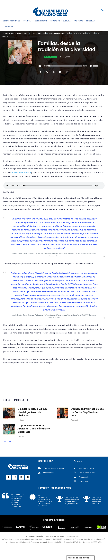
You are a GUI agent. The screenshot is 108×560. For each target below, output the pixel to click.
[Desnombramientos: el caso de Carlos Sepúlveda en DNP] (62, 413)
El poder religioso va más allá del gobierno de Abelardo (32, 412)
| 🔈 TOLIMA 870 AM (77, 33)
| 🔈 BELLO (89, 33)
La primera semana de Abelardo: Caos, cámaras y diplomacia (33, 429)
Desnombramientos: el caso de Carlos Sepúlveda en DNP (87, 412)
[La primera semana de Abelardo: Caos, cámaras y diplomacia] (9, 429)
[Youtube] (27, 477)
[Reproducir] (40, 66)
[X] (53, 72)
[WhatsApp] (47, 72)
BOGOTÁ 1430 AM (38, 33)
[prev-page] (5, 442)
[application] (68, 66)
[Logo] (50, 12)
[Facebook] (40, 72)
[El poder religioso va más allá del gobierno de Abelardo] (9, 413)
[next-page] (9, 442)
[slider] (96, 65)
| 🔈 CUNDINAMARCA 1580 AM (57, 33)
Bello (47, 57)
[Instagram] (14, 477)
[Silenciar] (90, 66)
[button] (102, 10)
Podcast (53, 57)
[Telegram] (60, 72)
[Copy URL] (66, 72)
